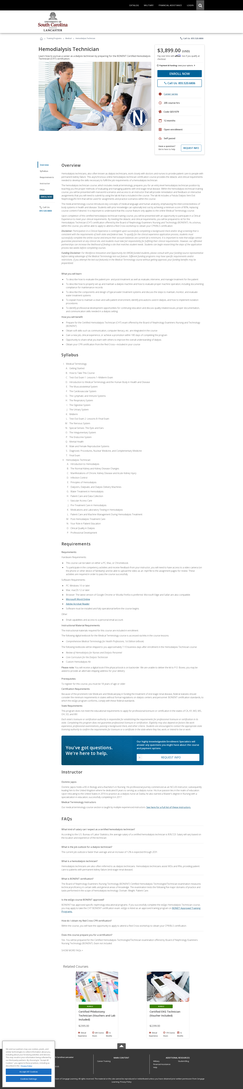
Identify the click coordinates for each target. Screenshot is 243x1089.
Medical (68, 38)
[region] (28, 1064)
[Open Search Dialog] (200, 5)
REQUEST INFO (191, 148)
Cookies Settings (28, 1079)
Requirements (47, 177)
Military (156, 1061)
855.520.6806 (45, 210)
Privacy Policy (125, 1082)
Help (155, 1067)
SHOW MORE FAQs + (72, 950)
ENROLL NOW (179, 73)
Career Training (103, 1061)
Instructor (45, 183)
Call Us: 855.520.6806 (191, 38)
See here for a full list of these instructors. (168, 807)
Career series (171, 94)
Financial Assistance (161, 1064)
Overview (44, 165)
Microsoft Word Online (78, 599)
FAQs (42, 189)
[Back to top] (121, 1057)
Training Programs (54, 38)
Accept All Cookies (29, 1071)
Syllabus (44, 171)
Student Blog (183, 1061)
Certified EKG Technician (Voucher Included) (165, 1013)
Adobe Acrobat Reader (78, 603)
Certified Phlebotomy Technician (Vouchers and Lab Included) (97, 1015)
